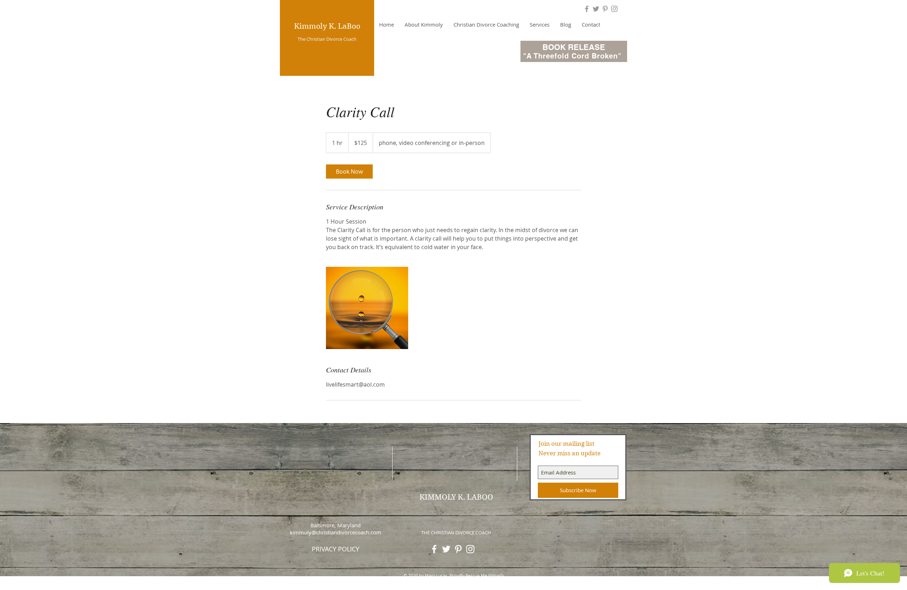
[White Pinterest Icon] (458, 549)
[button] (486, 24)
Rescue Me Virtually (485, 575)
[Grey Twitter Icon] (596, 9)
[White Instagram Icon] (470, 549)
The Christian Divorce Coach (326, 39)
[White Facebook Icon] (434, 549)
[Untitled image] (367, 308)
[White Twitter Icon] (446, 549)
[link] (349, 171)
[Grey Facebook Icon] (586, 9)
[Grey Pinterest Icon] (605, 9)
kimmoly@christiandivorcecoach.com (335, 532)
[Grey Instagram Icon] (614, 9)
